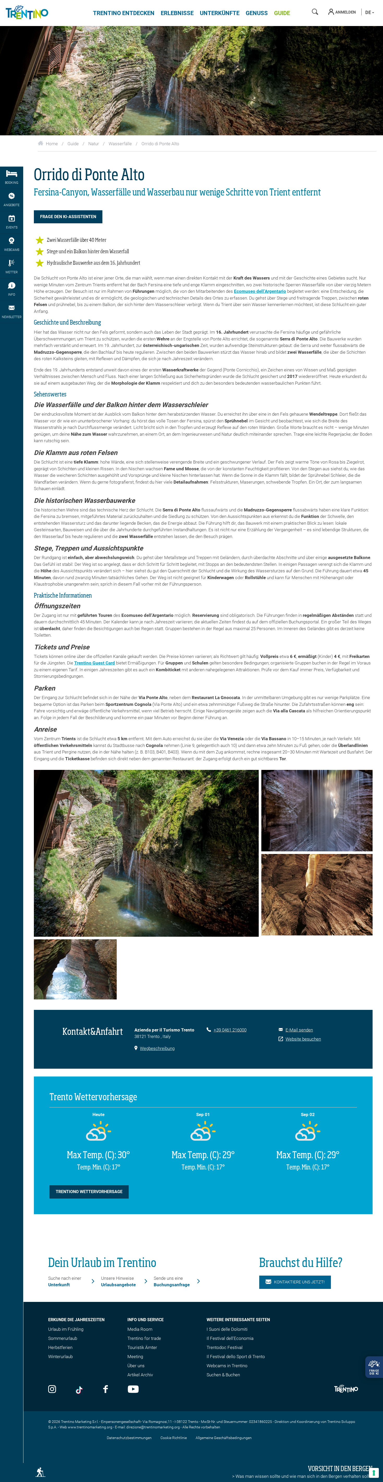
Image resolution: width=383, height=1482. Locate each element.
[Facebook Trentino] (105, 1389)
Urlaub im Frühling (65, 1329)
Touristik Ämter (142, 1347)
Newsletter (12, 317)
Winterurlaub (60, 1356)
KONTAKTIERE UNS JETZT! (299, 1282)
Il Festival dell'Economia (230, 1338)
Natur (93, 143)
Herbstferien (60, 1347)
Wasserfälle (120, 143)
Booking (11, 183)
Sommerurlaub (62, 1338)
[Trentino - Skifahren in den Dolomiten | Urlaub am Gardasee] (26, 13)
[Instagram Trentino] (52, 1389)
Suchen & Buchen (223, 1374)
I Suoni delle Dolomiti (227, 1329)
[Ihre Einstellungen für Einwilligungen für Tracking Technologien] (374, 1473)
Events (11, 227)
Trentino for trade (144, 1338)
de (368, 12)
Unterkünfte (219, 13)
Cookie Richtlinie (173, 1438)
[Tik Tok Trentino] (80, 1389)
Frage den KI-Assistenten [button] (68, 216)
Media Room (139, 1329)
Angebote (12, 205)
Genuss (257, 13)
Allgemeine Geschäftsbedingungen (224, 1438)
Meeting (135, 1356)
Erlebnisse (177, 13)
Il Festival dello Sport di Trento (236, 1356)
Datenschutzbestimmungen (129, 1438)
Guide (282, 13)
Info (11, 294)
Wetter (11, 272)
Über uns (136, 1365)
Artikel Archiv (140, 1374)
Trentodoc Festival (225, 1347)
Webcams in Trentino (227, 1365)
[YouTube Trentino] (133, 1389)
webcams (11, 250)
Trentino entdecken (124, 13)
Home (52, 143)
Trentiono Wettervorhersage (89, 1191)
